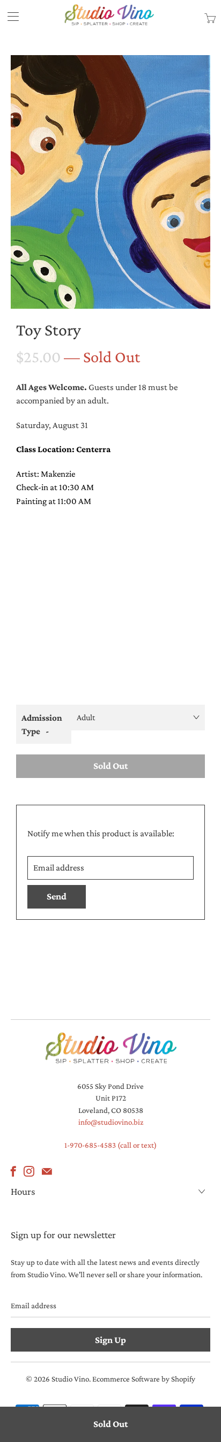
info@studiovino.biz (110, 1122)
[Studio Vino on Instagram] (29, 1171)
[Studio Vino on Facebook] (13, 1171)
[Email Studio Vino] (47, 1171)
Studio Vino (70, 1379)
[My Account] (9, 16)
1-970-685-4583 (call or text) (110, 1145)
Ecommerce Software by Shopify (143, 1379)
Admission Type (41, 725)
